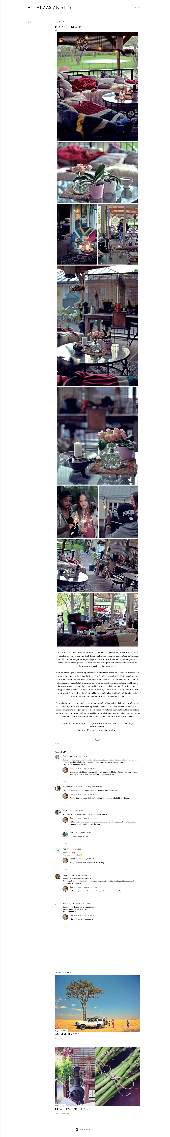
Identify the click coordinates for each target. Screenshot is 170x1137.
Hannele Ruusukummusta (73, 787)
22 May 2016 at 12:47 (82, 903)
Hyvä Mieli (66, 875)
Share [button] (30, 22)
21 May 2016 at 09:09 (94, 787)
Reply (64, 781)
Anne (64, 810)
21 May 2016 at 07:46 (80, 756)
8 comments (65, 1114)
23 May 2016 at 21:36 (89, 794)
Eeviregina (67, 756)
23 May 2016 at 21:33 (89, 768)
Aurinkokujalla (68, 903)
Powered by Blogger (87, 1129)
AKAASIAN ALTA (54, 7)
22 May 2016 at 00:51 (79, 875)
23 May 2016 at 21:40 (89, 887)
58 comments (66, 1039)
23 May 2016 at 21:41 (89, 915)
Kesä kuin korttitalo (72, 1109)
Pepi (64, 849)
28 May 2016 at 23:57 (83, 833)
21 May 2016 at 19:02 (75, 810)
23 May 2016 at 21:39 (89, 818)
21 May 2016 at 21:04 (74, 849)
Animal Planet (67, 1034)
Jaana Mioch (75, 768)
